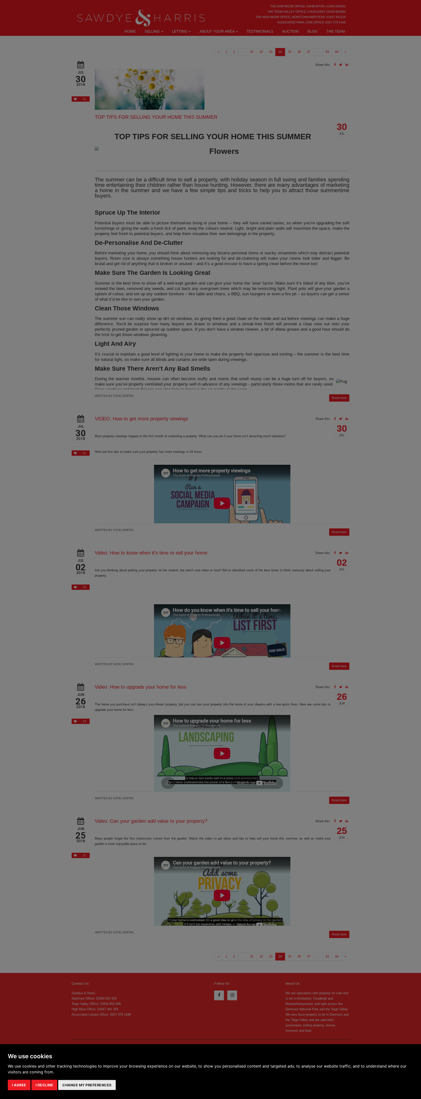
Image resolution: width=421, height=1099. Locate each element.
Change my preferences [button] (87, 1085)
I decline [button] (44, 1085)
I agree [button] (19, 1085)
